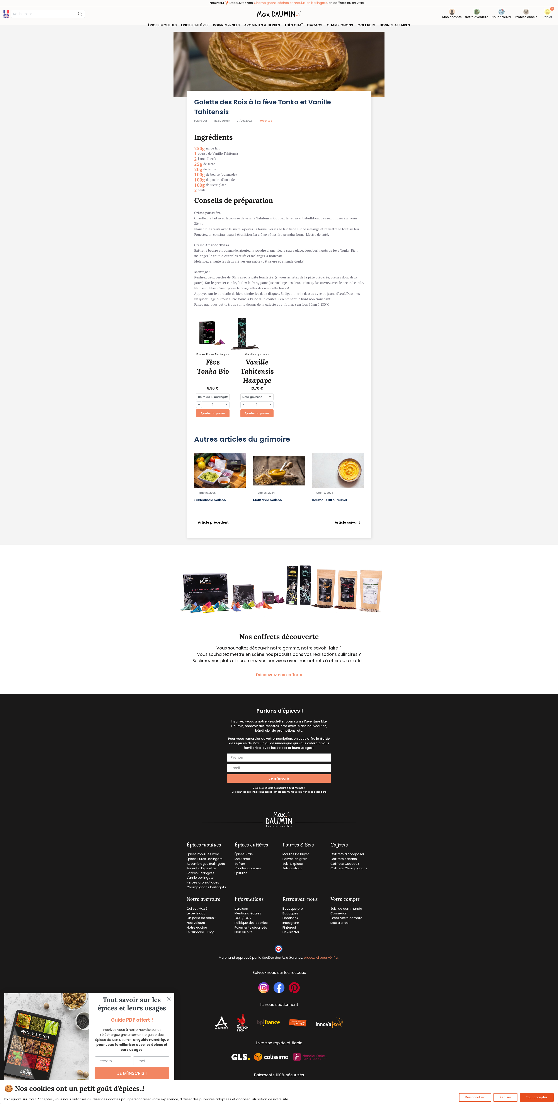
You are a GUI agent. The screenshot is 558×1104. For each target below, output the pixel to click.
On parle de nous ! (201, 918)
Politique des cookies (251, 923)
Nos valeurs (196, 923)
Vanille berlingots (200, 877)
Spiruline (241, 873)
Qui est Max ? (197, 908)
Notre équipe (197, 927)
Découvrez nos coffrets (279, 674)
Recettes (266, 120)
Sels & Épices (292, 863)
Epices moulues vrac (203, 854)
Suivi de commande (346, 908)
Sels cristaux (292, 868)
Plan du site (244, 932)
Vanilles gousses (248, 868)
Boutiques (290, 913)
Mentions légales (248, 913)
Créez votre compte (346, 918)
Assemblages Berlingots (206, 863)
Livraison (241, 908)
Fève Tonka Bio (213, 367)
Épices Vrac (244, 854)
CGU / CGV (243, 918)
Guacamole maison (210, 500)
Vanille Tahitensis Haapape (257, 371)
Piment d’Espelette (201, 868)
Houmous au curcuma (329, 500)
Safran (240, 863)
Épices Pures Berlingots (205, 859)
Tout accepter (536, 1097)
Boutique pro (292, 908)
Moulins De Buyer (295, 854)
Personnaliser (475, 1097)
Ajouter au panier (213, 413)
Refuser (505, 1097)
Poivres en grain (294, 859)
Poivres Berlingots (200, 873)
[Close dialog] (169, 999)
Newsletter (290, 932)
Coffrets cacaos (343, 859)
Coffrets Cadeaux (344, 863)
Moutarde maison (267, 500)
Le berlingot (196, 913)
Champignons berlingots (206, 887)
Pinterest (289, 927)
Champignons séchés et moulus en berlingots (281, 3)
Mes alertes (339, 923)
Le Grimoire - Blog (200, 932)
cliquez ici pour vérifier (321, 957)
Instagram (290, 923)
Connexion (338, 913)
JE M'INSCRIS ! (132, 1073)
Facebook (290, 918)
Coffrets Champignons (348, 868)
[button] (547, 14)
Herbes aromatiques (203, 882)
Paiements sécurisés (251, 927)
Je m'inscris (279, 778)
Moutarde (242, 859)
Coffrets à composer (347, 854)
